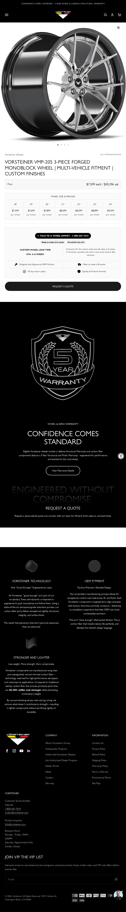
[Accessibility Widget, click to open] (121, 456)
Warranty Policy (100, 765)
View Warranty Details (63, 470)
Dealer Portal (52, 765)
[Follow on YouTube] (21, 751)
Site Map (96, 783)
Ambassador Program (56, 748)
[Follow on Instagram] (14, 751)
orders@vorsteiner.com (16, 812)
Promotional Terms (101, 777)
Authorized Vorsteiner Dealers (60, 754)
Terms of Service (100, 771)
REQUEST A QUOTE (63, 286)
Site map (49, 783)
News (48, 771)
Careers (49, 777)
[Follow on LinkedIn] (29, 751)
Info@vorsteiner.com (15, 824)
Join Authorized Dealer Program (61, 760)
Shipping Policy (99, 760)
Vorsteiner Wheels (14, 154)
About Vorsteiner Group (57, 743)
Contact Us (97, 743)
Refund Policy (98, 754)
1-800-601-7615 (13, 808)
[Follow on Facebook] (7, 751)
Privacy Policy (98, 748)
